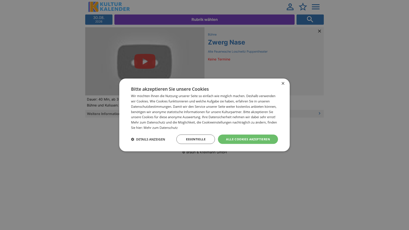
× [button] (282, 83)
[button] (148, 139)
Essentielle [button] (196, 139)
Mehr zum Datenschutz (161, 127)
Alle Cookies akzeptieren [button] (248, 139)
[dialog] (204, 115)
